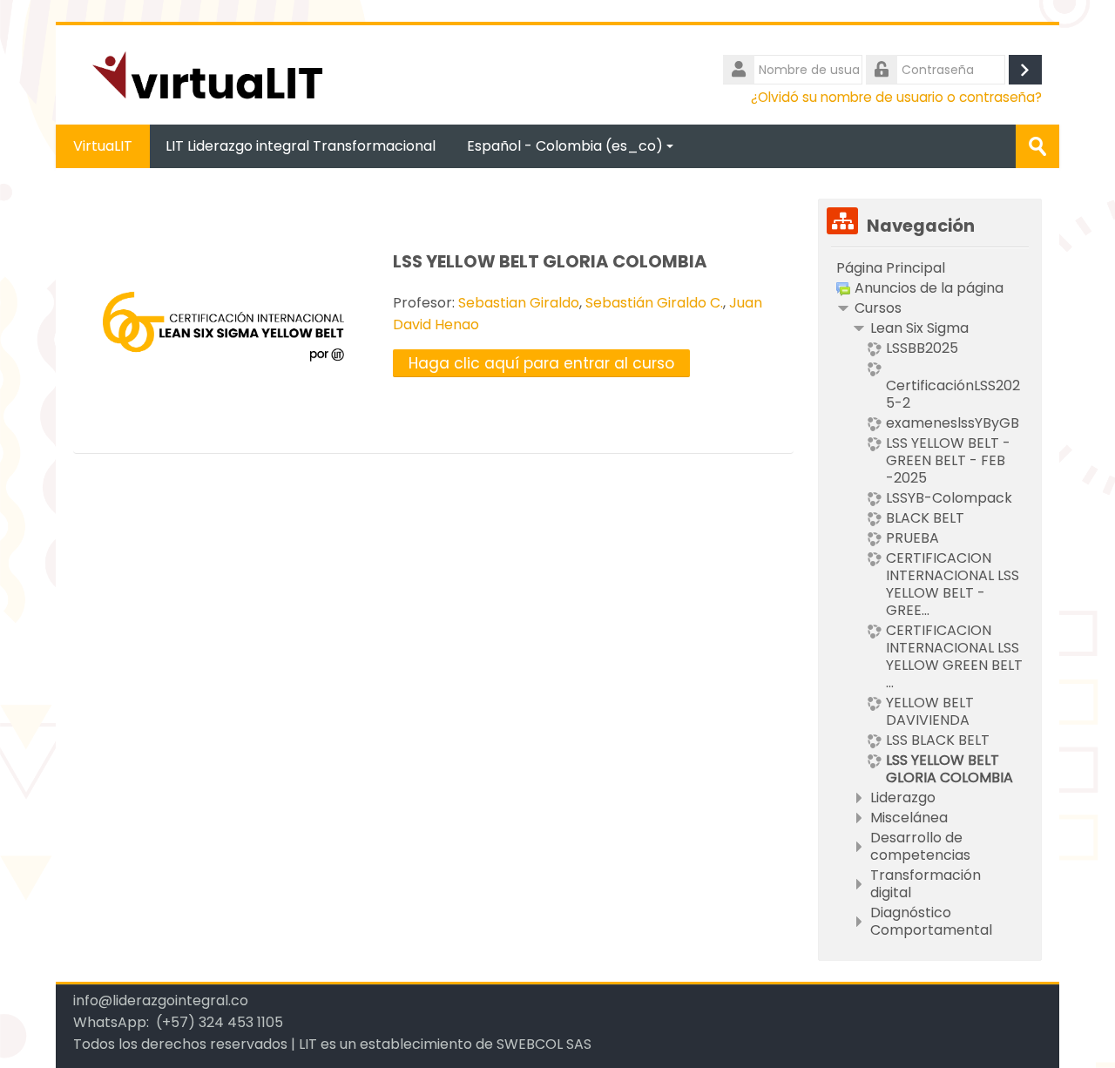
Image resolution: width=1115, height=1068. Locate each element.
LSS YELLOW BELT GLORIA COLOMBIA (550, 261)
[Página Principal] (207, 74)
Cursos (878, 308)
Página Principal (890, 268)
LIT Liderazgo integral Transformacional (301, 146)
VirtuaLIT (102, 146)
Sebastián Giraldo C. (654, 303)
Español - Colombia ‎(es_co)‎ (565, 146)
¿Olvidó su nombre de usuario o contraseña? (896, 97)
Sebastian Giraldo (518, 303)
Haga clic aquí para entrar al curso (541, 363)
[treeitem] (930, 268)
